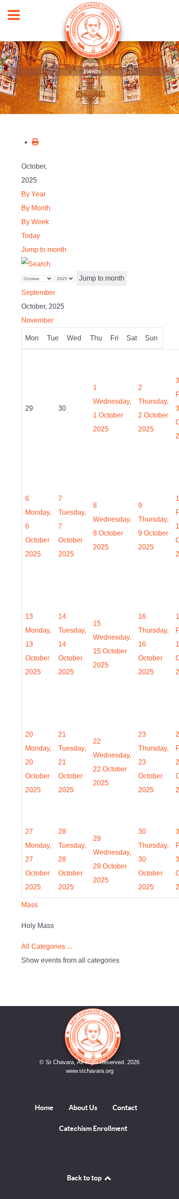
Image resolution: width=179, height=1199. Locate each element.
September (38, 292)
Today (30, 235)
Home (44, 1107)
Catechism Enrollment (93, 1128)
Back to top (85, 1178)
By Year (33, 194)
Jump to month (43, 249)
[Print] (35, 142)
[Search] (35, 263)
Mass (29, 904)
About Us (83, 1107)
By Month (35, 208)
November (37, 320)
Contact (125, 1107)
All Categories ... (46, 946)
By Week (35, 221)
